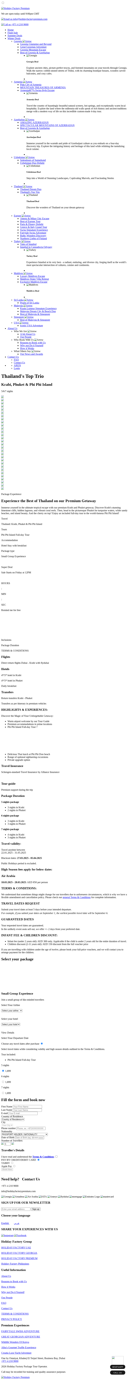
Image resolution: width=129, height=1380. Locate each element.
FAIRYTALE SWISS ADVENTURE (20, 1331)
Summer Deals (15, 35)
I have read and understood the (27, 1156)
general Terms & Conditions (77, 897)
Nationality (6, 1131)
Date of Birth (8, 1137)
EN (19, 365)
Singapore (19, 317)
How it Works (8, 1286)
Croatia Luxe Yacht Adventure (16, 1353)
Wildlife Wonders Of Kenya (15, 1342)
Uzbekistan (20, 157)
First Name (7, 1106)
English (5, 1223)
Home (11, 29)
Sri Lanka (19, 300)
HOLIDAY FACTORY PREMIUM (19, 1258)
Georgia (18, 41)
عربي (17, 1223)
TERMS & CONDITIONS (15, 1313)
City (3, 1122)
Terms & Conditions (43, 1156)
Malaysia (18, 305)
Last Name (7, 1110)
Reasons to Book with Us (14, 1281)
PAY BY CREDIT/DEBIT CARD (19, 1160)
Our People (7, 1297)
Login (17, 368)
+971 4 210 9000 (9, 1361)
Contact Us (13, 357)
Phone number (8, 1128)
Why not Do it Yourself (12, 1292)
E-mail (4, 1113)
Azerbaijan (19, 119)
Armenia (18, 81)
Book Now (7, 1169)
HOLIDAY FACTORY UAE (16, 1247)
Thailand (18, 186)
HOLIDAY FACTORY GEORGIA (19, 1253)
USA (17, 322)
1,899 (8, 1071)
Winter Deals (14, 38)
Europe (18, 215)
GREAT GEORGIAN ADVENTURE (20, 1336)
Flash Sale (13, 32)
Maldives (19, 273)
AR (15, 365)
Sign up (35, 1209)
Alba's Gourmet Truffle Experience (18, 1347)
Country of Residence (12, 1116)
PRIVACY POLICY (11, 1319)
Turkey (18, 241)
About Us (12, 328)
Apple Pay (6, 1166)
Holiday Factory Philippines (15, 1263)
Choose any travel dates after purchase (20, 1043)
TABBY (5, 1163)
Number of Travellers (11, 1140)
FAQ (3, 1303)
